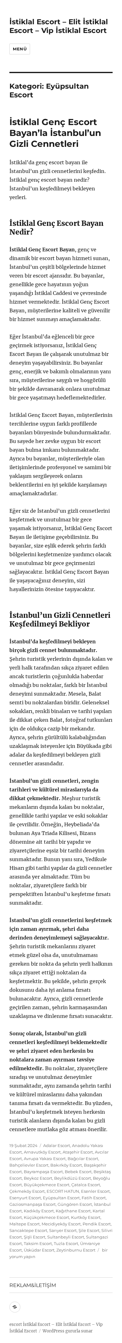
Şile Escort (89, 1230)
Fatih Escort (94, 1197)
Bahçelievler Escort (28, 1165)
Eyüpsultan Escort (61, 1197)
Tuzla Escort (66, 1243)
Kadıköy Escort (39, 1210)
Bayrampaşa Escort (43, 1171)
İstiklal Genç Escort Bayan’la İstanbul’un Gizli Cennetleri (55, 133)
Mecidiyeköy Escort (61, 1223)
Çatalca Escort (85, 1184)
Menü (20, 48)
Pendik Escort (97, 1223)
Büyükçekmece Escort (46, 1184)
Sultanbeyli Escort (65, 1236)
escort (15, 1324)
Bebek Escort (78, 1171)
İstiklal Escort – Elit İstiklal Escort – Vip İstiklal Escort (58, 26)
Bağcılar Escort (83, 1158)
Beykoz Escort (38, 1178)
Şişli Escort (34, 1236)
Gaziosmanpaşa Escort (32, 1204)
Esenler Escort (95, 1191)
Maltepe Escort (24, 1223)
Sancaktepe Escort (28, 1230)
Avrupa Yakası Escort (45, 1158)
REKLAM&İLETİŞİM (32, 1285)
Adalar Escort (56, 1145)
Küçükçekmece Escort (46, 1217)
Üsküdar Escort (39, 1249)
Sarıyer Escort (63, 1230)
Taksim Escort (38, 1243)
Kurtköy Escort (85, 1217)
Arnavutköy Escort (42, 1151)
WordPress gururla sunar (68, 1331)
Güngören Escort (75, 1204)
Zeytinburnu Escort (75, 1249)
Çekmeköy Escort (27, 1191)
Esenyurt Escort (25, 1197)
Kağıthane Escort (73, 1210)
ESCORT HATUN (63, 1191)
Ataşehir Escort (78, 1151)
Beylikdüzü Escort (72, 1178)
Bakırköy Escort (66, 1165)
